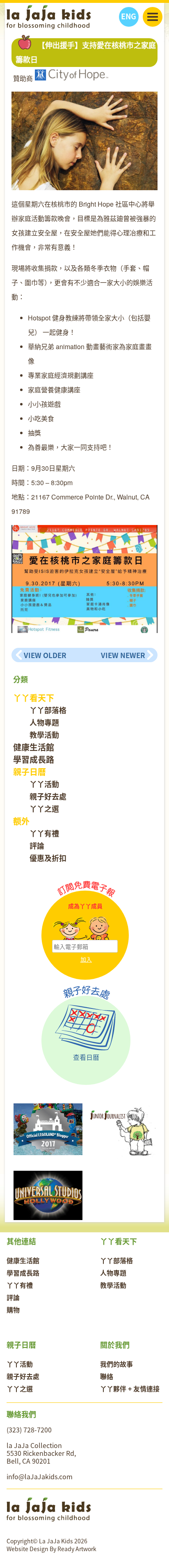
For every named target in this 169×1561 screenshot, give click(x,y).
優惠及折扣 (48, 857)
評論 (37, 845)
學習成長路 (33, 759)
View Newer (123, 655)
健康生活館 (33, 747)
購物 (13, 1310)
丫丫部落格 (48, 710)
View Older (45, 655)
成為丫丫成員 (85, 906)
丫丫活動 (44, 784)
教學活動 (44, 734)
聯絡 (106, 1376)
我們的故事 (116, 1364)
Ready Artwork (76, 1549)
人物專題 (44, 722)
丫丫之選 (44, 808)
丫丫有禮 (44, 833)
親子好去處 (48, 796)
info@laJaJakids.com (40, 1476)
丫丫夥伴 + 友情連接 (130, 1388)
